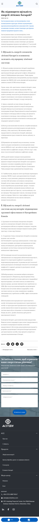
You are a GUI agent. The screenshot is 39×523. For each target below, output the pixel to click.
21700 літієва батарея (18, 82)
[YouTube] (14, 509)
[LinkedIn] (3, 509)
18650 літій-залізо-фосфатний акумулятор (22, 80)
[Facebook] (8, 509)
